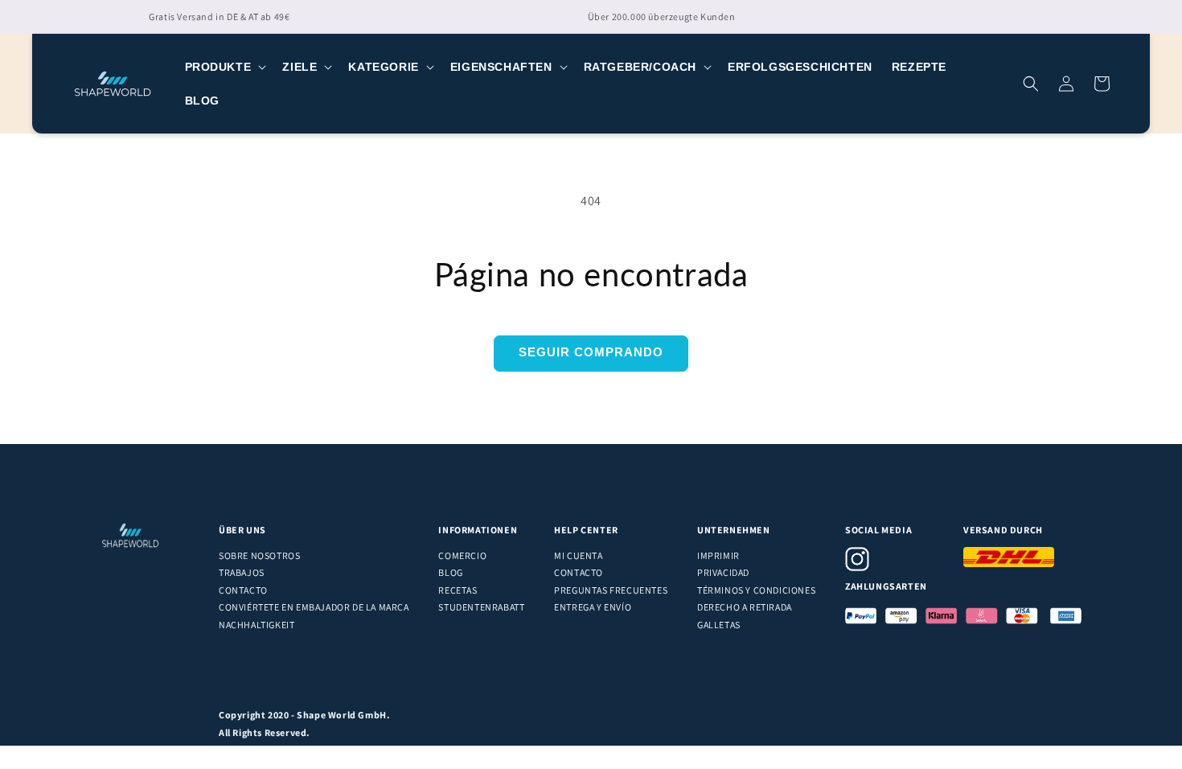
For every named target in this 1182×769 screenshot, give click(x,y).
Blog (450, 572)
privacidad (723, 572)
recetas (457, 590)
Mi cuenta (578, 555)
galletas (719, 625)
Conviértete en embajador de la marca (314, 607)
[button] (224, 67)
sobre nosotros (259, 555)
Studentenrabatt (481, 607)
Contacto (243, 590)
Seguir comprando (591, 352)
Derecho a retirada (744, 607)
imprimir (718, 555)
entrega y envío (592, 607)
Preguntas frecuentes (610, 590)
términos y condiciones (756, 590)
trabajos (242, 572)
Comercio (462, 555)
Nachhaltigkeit (256, 625)
